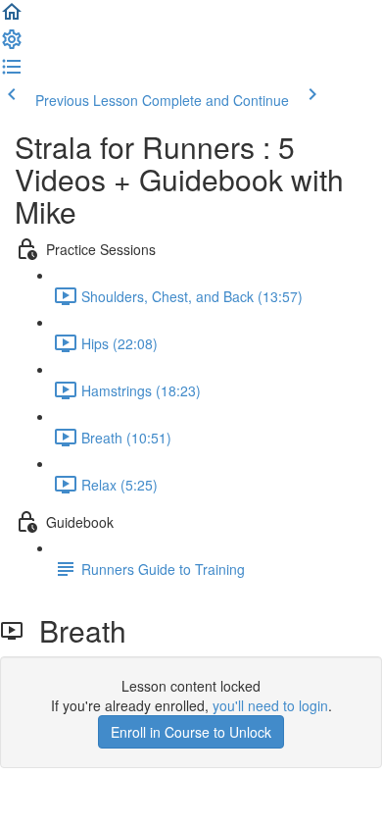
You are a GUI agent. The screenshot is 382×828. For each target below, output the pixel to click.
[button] (12, 17)
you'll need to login (270, 705)
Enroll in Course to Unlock (191, 732)
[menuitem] (12, 45)
